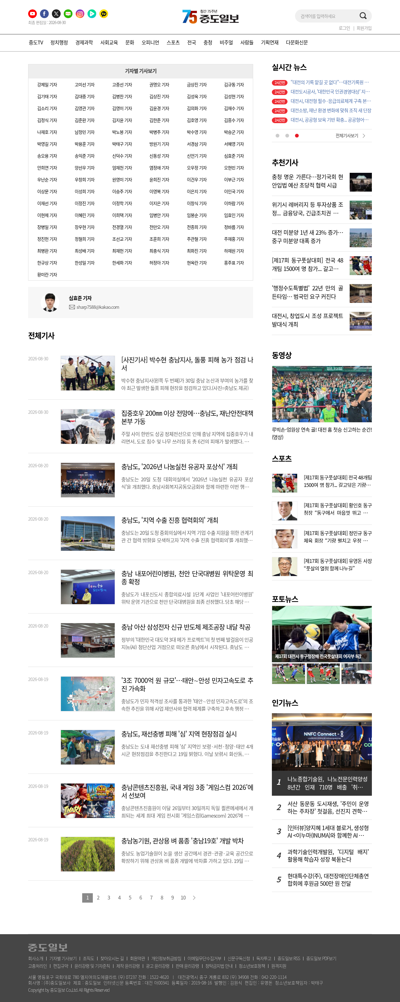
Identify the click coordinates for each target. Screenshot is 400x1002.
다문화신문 (297, 42)
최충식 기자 (159, 251)
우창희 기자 (84, 179)
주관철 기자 (197, 239)
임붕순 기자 (197, 215)
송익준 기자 (84, 156)
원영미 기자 (122, 179)
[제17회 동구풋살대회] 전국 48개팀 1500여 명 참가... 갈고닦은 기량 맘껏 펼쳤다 (307, 264)
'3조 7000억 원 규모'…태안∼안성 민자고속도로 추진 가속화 (187, 684)
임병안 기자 (159, 215)
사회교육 (109, 42)
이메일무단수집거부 (204, 958)
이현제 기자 (47, 215)
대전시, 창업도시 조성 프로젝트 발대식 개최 (307, 319)
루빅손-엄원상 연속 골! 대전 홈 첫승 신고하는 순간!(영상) (322, 433)
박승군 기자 (234, 132)
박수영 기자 (197, 132)
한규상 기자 (47, 262)
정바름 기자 (234, 227)
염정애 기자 (159, 167)
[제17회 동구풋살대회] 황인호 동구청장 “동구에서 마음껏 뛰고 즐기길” (338, 508)
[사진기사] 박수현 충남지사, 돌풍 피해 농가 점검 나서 (187, 364)
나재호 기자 (47, 132)
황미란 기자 (47, 274)
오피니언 (150, 42)
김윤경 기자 (159, 108)
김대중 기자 (84, 96)
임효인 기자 (234, 215)
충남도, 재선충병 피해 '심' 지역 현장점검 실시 (179, 734)
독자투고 (263, 958)
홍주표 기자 (234, 262)
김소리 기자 (47, 108)
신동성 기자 (159, 156)
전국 (191, 42)
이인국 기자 (234, 191)
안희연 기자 (47, 167)
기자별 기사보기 (63, 958)
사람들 (246, 42)
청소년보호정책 (252, 966)
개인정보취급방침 (166, 958)
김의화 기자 (197, 108)
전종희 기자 (197, 227)
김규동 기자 (234, 84)
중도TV (36, 42)
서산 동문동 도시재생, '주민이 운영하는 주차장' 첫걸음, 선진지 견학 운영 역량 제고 (328, 807)
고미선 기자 (84, 84)
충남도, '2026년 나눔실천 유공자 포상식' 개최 (179, 467)
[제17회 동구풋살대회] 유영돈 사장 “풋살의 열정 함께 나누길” (338, 564)
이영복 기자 (159, 191)
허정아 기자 (159, 262)
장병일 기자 (47, 227)
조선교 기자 (122, 239)
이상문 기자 (47, 191)
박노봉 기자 (122, 132)
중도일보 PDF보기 (321, 958)
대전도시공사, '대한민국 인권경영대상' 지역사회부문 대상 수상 (331, 91)
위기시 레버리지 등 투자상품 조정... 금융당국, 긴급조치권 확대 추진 (307, 208)
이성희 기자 (84, 191)
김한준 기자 (159, 120)
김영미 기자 (122, 108)
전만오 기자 (159, 227)
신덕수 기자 (122, 156)
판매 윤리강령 (187, 966)
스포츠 (173, 42)
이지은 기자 (159, 203)
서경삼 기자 (197, 144)
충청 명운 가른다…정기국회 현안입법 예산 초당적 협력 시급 (307, 180)
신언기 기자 (197, 156)
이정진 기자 (84, 203)
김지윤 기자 (122, 120)
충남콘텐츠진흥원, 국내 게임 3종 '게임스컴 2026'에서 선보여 (187, 791)
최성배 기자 (84, 251)
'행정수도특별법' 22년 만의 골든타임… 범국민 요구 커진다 (307, 291)
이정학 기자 (122, 203)
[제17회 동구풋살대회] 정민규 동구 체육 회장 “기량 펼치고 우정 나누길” (338, 536)
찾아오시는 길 (112, 958)
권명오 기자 (159, 84)
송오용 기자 (47, 156)
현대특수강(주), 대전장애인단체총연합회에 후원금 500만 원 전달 (328, 879)
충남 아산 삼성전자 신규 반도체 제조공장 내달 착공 (185, 627)
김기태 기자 (47, 96)
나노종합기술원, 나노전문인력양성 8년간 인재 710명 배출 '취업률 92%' (328, 783)
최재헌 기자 (122, 251)
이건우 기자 (197, 179)
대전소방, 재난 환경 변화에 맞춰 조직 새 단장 (331, 110)
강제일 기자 (47, 84)
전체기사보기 (347, 135)
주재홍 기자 (234, 239)
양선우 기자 (84, 167)
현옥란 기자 (197, 262)
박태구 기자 (122, 144)
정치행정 (59, 42)
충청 (207, 42)
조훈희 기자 (159, 239)
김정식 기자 (47, 120)
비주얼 (226, 42)
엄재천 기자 (122, 167)
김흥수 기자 (234, 120)
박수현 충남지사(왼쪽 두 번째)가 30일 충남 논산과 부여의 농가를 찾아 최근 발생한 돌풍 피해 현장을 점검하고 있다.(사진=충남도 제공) (187, 383)
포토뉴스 (285, 599)
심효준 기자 (234, 156)
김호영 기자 (197, 120)
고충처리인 (37, 966)
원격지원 (278, 966)
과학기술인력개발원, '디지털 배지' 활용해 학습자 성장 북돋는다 (328, 855)
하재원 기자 (234, 251)
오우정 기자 (197, 167)
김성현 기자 (234, 96)
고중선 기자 (122, 84)
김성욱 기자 (197, 96)
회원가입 (364, 28)
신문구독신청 (239, 958)
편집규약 (60, 966)
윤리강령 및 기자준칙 (92, 966)
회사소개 (35, 958)
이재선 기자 (47, 203)
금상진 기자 (197, 84)
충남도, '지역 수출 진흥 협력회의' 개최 (169, 520)
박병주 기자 (159, 132)
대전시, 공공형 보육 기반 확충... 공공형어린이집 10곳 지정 (331, 119)
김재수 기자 (234, 108)
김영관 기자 (84, 108)
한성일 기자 (84, 262)
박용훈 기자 (84, 144)
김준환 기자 (84, 120)
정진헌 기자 (47, 239)
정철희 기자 (84, 239)
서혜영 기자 (234, 144)
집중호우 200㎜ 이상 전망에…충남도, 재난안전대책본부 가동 (187, 417)
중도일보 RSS (289, 958)
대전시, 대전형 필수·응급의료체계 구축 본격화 (331, 101)
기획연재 (269, 42)
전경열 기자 (122, 227)
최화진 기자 (197, 251)
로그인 (344, 28)
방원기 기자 (159, 144)
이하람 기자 (234, 203)
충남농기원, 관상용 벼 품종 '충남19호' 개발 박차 (182, 841)
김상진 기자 (159, 96)
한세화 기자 (122, 262)
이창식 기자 (197, 203)
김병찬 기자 (122, 96)
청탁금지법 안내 (218, 966)
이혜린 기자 (84, 215)
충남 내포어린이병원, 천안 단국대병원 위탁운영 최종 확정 (187, 577)
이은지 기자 (197, 191)
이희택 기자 (122, 215)
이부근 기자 (234, 179)
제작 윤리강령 (128, 966)
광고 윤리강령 (157, 966)
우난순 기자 (47, 179)
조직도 (88, 958)
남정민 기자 (84, 132)
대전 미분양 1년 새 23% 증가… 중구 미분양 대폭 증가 (307, 236)
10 (183, 897)
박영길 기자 (47, 144)
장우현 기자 (84, 227)
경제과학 (84, 42)
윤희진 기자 (159, 179)
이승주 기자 (122, 191)
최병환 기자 (47, 251)
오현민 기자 (234, 167)
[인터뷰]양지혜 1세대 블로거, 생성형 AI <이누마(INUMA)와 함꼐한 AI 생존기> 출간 (328, 831)
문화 (129, 42)
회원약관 (137, 958)
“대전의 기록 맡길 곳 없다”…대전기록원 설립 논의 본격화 (331, 82)
